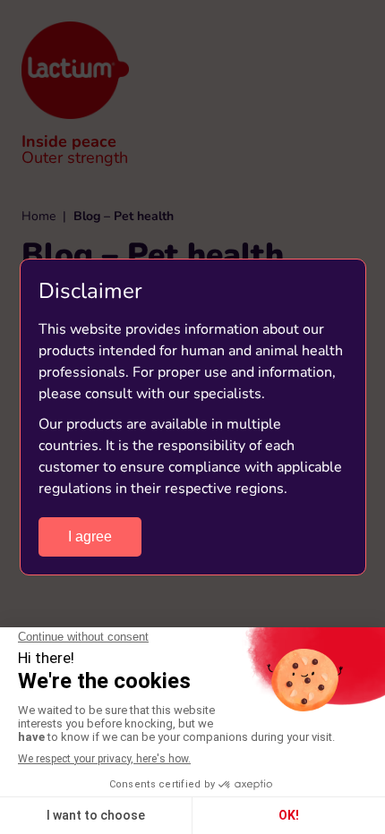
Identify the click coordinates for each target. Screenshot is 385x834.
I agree (90, 536)
